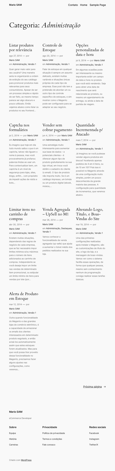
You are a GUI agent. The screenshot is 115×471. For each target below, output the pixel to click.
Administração (20, 64)
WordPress (26, 460)
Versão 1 (32, 64)
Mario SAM (15, 4)
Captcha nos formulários (19, 127)
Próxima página (94, 386)
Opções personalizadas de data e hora (90, 50)
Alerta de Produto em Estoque (23, 296)
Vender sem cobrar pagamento (57, 127)
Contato (73, 4)
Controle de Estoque (52, 47)
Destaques (66, 228)
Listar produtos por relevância (21, 47)
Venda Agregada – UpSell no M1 (56, 212)
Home (83, 4)
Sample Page (98, 4)
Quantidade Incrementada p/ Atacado (89, 130)
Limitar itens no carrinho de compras (22, 214)
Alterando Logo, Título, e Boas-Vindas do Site (89, 214)
